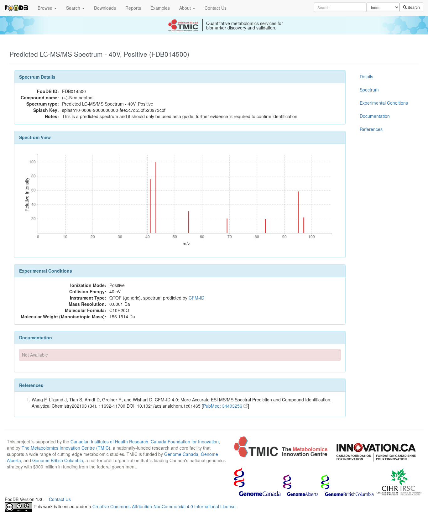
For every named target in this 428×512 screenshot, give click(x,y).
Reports (133, 8)
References (371, 129)
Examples (160, 8)
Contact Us (216, 8)
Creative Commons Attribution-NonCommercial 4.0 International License (164, 506)
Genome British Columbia (57, 460)
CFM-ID (196, 298)
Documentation (375, 116)
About (185, 8)
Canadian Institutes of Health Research (109, 441)
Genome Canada (181, 454)
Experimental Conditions (384, 103)
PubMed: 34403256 (223, 406)
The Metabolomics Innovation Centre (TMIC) (66, 448)
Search (73, 8)
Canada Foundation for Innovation (185, 441)
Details (366, 76)
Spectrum (369, 89)
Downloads (105, 8)
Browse (46, 8)
